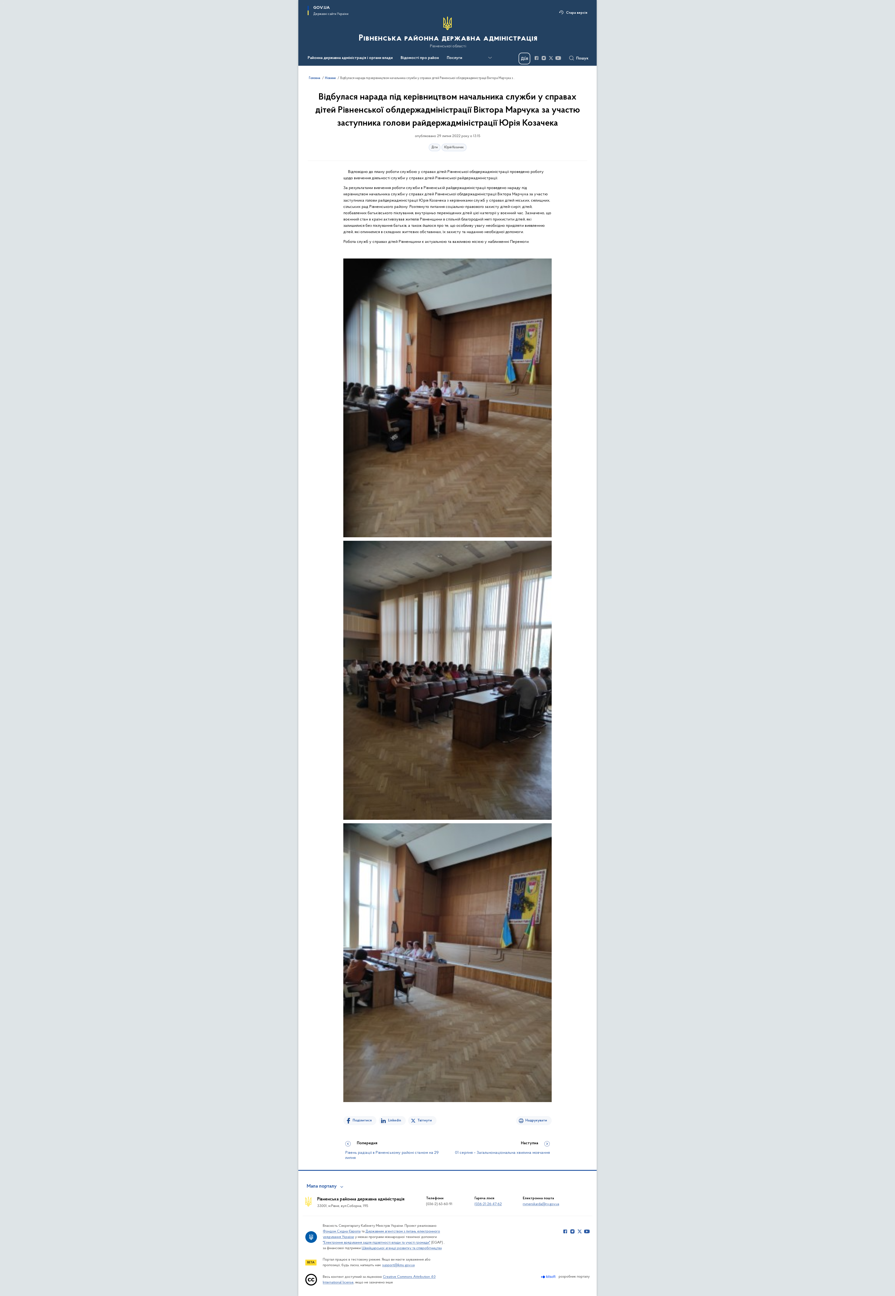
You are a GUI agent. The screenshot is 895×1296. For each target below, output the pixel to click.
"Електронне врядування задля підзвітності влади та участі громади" (376, 1242)
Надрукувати (536, 1120)
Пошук (582, 58)
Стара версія (576, 13)
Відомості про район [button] (420, 58)
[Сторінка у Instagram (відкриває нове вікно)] (544, 58)
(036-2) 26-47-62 (488, 1204)
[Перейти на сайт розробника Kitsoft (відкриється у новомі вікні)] (548, 1277)
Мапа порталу (322, 1186)
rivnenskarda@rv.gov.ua (541, 1204)
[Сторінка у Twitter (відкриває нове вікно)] (551, 58)
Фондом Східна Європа (342, 1231)
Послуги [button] (454, 58)
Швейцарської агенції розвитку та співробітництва (402, 1248)
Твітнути (424, 1120)
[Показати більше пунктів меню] (489, 57)
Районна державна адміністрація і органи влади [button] (350, 58)
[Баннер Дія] (524, 58)
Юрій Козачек (454, 147)
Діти (434, 147)
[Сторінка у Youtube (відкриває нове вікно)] (558, 58)
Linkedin (394, 1120)
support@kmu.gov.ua (398, 1265)
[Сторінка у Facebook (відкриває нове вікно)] (536, 58)
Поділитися (362, 1120)
